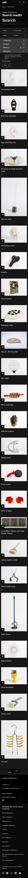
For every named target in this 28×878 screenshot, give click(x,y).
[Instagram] (3, 800)
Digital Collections (9, 12)
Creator (6, 44)
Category (7, 51)
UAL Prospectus (6, 837)
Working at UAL (6, 821)
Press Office (5, 846)
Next (17, 771)
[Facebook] (7, 873)
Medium (12, 47)
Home (3, 6)
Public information (7, 817)
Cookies (4, 829)
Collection (7, 40)
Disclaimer (5, 842)
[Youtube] (20, 873)
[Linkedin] (16, 873)
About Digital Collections (9, 797)
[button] (19, 2)
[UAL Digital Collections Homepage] (4, 2)
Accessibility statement (8, 825)
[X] (11, 873)
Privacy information (7, 813)
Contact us (5, 833)
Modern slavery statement (9, 850)
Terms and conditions (8, 860)
